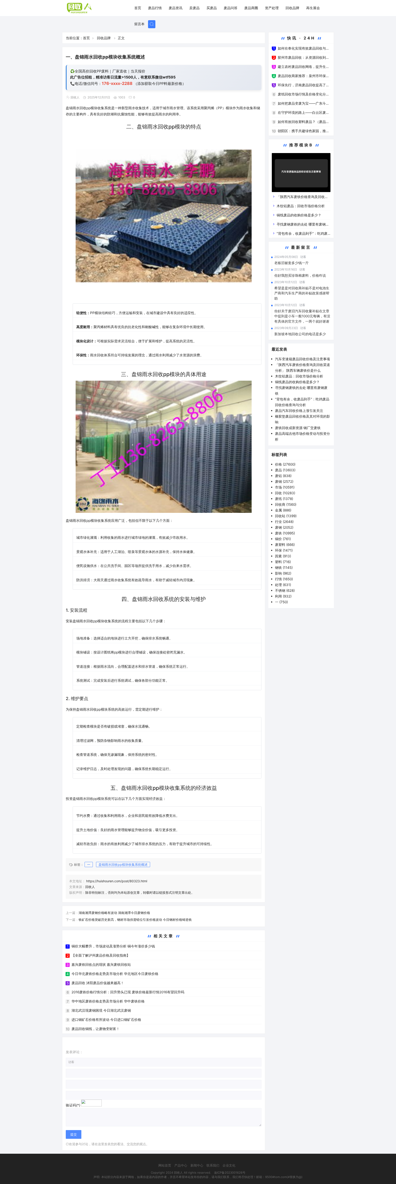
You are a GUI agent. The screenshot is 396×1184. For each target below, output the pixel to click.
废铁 (285, 533)
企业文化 (229, 1165)
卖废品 (194, 8)
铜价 (283, 539)
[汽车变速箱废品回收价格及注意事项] (301, 173)
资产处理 (272, 8)
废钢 (284, 527)
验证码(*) (73, 1105)
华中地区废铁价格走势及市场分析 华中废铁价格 (108, 1001)
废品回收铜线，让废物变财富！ (96, 1029)
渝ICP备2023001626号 (229, 1172)
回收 (285, 493)
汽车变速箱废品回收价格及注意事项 (302, 359)
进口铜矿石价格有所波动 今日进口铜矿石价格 (106, 1019)
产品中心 (180, 1165)
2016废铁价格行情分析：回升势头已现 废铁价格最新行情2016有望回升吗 (128, 992)
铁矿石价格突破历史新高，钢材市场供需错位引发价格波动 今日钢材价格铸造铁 (135, 920)
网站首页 (164, 1165)
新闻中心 (196, 1165)
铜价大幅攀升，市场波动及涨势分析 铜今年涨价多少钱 (113, 946)
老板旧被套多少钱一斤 (291, 263)
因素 (283, 556)
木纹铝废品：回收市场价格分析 (301, 206)
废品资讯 (175, 8)
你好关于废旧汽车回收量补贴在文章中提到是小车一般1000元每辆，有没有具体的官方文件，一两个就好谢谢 (302, 316)
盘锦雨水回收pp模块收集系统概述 (123, 864)
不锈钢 (285, 590)
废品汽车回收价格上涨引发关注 (299, 410)
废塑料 (285, 544)
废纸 (284, 499)
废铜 (284, 481)
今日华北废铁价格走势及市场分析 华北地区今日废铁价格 (115, 974)
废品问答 (230, 8)
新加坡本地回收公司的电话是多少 (300, 334)
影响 (283, 573)
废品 (285, 470)
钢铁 (284, 567)
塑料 (283, 562)
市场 (284, 487)
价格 (285, 464)
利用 (283, 596)
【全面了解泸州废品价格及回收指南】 (101, 955)
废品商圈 (251, 8)
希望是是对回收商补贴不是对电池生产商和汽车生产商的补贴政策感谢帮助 (301, 293)
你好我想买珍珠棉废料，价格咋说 (300, 275)
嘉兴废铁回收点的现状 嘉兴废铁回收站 (101, 964)
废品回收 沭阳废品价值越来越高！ (98, 983)
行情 (284, 579)
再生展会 (313, 8)
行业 (284, 521)
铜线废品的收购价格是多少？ (299, 215)
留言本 (139, 24)
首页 (137, 8)
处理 (283, 585)
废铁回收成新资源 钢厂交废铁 (298, 428)
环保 (284, 550)
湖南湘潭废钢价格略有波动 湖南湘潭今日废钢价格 (114, 913)
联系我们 (212, 1165)
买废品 (211, 8)
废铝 (283, 476)
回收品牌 (292, 8)
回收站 (286, 516)
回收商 (285, 504)
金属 (283, 510)
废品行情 (155, 8)
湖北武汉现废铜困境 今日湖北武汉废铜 (101, 1010)
